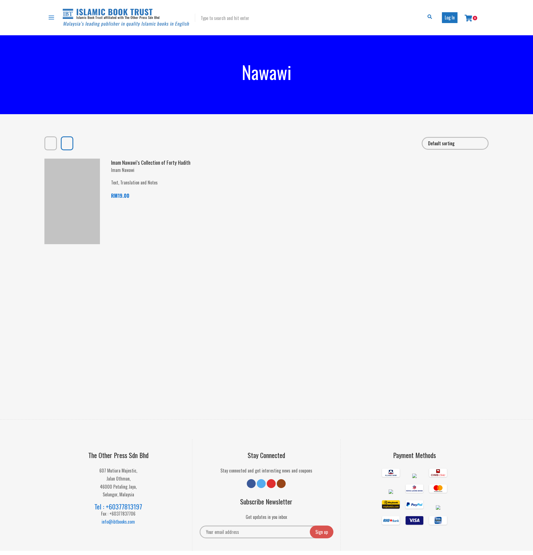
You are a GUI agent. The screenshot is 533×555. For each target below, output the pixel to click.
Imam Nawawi (122, 170)
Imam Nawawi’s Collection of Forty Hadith (150, 162)
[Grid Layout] (50, 143)
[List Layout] (67, 143)
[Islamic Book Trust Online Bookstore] (126, 17)
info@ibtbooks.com (118, 521)
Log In (450, 17)
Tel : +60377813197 (118, 506)
